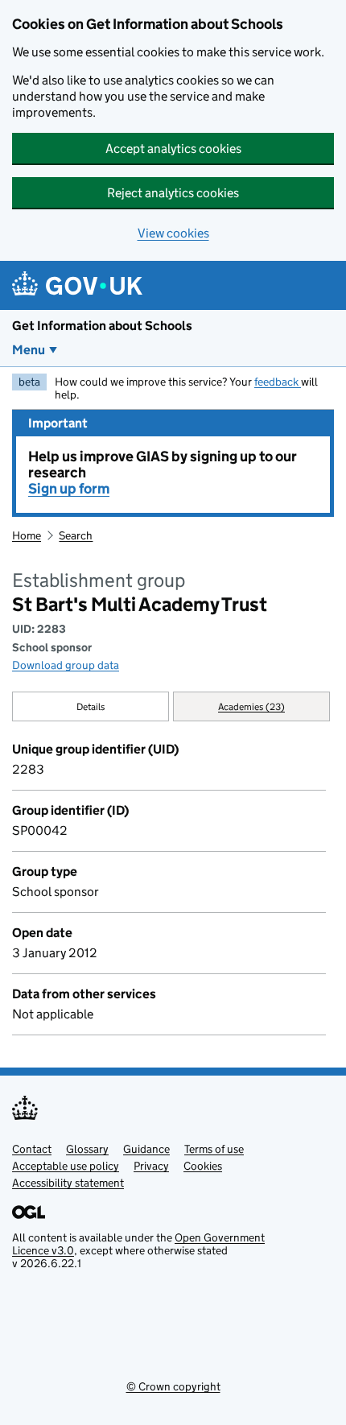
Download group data (65, 665)
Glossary (87, 1149)
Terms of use (214, 1149)
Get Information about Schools (102, 325)
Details (90, 706)
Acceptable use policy (65, 1166)
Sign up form (68, 489)
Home (26, 535)
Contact (31, 1149)
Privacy (151, 1166)
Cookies (202, 1166)
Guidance (146, 1149)
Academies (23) (251, 706)
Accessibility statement (68, 1182)
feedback (277, 381)
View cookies (173, 233)
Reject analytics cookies (173, 192)
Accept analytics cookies (173, 148)
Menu (28, 349)
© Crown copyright (173, 1386)
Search (76, 535)
